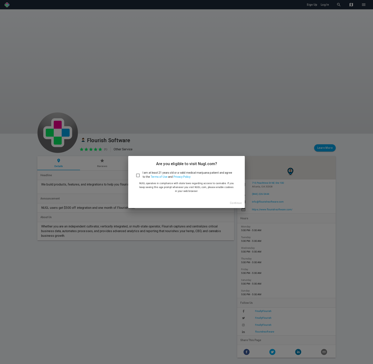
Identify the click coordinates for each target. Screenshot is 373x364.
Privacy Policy (182, 176)
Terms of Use (159, 176)
